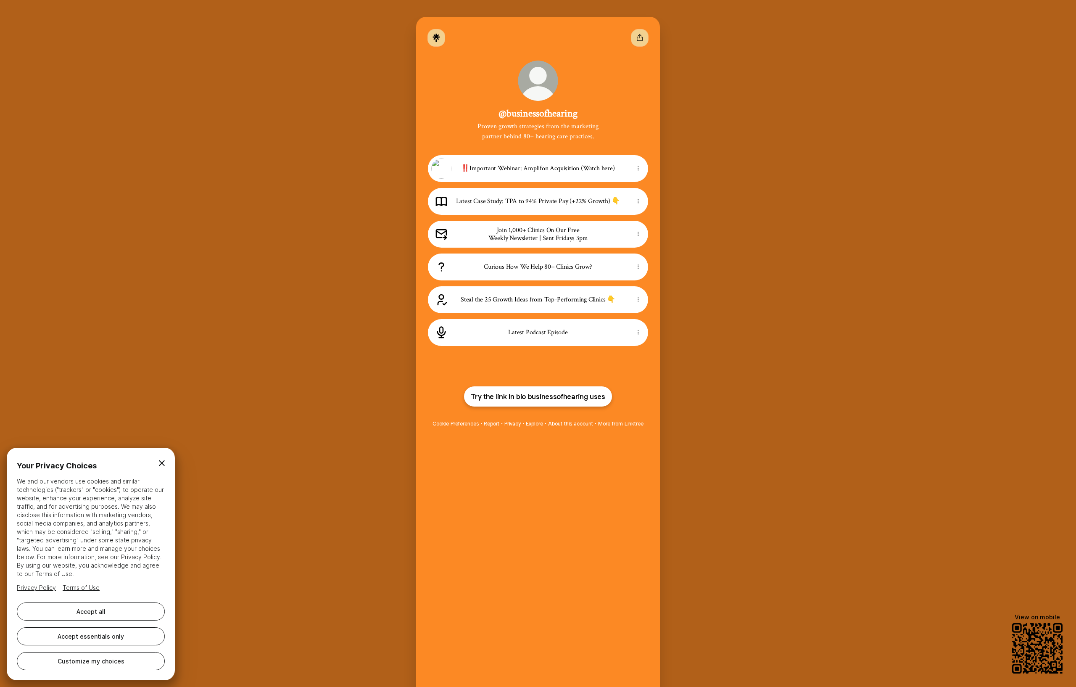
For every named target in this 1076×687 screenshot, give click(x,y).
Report (491, 423)
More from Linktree (620, 423)
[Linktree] (436, 37)
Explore (534, 423)
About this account (570, 423)
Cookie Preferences (456, 423)
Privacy (512, 423)
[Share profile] (639, 37)
